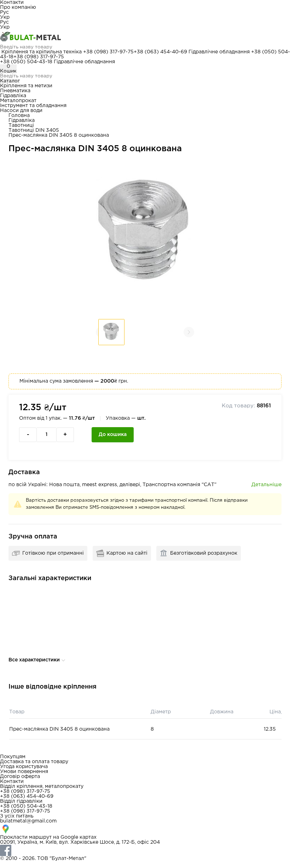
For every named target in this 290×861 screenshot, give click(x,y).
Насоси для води (21, 110)
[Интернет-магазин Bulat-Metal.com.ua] (145, 37)
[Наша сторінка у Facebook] (145, 850)
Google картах (78, 837)
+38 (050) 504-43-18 (26, 62)
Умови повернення (24, 771)
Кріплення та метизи (26, 86)
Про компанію (18, 7)
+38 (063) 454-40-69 (160, 52)
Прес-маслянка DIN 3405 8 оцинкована (59, 729)
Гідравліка (13, 96)
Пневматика (15, 91)
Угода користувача (24, 767)
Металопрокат (18, 101)
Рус (4, 12)
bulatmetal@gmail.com (28, 821)
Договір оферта (20, 776)
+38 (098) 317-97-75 (108, 52)
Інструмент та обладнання (33, 106)
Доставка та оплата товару (34, 762)
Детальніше (266, 485)
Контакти (12, 2)
